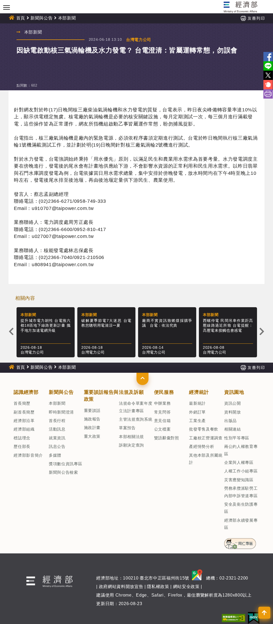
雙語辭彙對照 (166, 438)
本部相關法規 (131, 436)
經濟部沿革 (24, 420)
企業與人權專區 (239, 462)
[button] (142, 379)
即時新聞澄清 (61, 412)
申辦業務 (162, 403)
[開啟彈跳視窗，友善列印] (252, 18)
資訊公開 (232, 403)
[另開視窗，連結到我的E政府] (253, 617)
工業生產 (197, 420)
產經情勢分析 (201, 446)
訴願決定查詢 (131, 445)
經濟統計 (199, 392)
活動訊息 (57, 429)
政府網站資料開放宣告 (121, 586)
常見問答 (162, 412)
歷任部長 (22, 446)
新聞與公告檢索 (63, 472)
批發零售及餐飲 (203, 429)
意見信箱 (162, 420)
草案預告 (127, 428)
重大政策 (92, 436)
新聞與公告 (41, 18)
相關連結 (232, 429)
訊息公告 (57, 446)
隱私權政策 (158, 586)
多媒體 (55, 455)
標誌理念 (22, 438)
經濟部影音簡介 (28, 455)
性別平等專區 (236, 438)
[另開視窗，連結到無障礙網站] (233, 617)
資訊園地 (234, 392)
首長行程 (57, 420)
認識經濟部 (26, 392)
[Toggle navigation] (6, 7)
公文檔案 (162, 429)
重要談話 (92, 410)
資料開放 (232, 412)
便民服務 (164, 392)
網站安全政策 (186, 586)
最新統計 (197, 403)
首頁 (20, 18)
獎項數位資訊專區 (65, 463)
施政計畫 (92, 427)
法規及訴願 (131, 392)
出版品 (230, 420)
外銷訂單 (197, 412)
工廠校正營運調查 (205, 438)
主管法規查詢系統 (135, 419)
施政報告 (92, 419)
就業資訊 (57, 438)
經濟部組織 (24, 429)
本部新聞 (57, 403)
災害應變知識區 (239, 479)
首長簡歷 (22, 403)
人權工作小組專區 (241, 471)
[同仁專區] (240, 542)
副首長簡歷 (24, 412)
